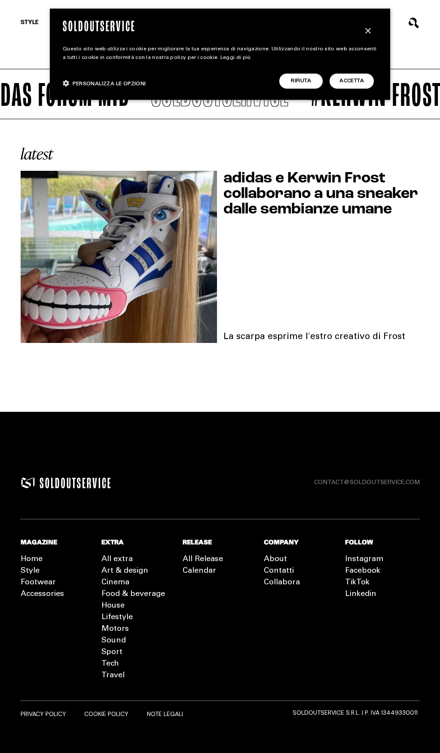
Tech (110, 664)
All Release (203, 559)
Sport (111, 652)
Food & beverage (133, 594)
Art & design (124, 571)
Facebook (362, 571)
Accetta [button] (351, 80)
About (275, 559)
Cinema (115, 582)
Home (32, 559)
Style (30, 22)
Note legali (165, 714)
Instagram (364, 559)
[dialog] (220, 54)
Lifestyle (117, 617)
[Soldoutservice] (28, 482)
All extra (117, 559)
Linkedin (360, 594)
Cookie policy (106, 714)
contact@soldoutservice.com (367, 483)
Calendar (199, 571)
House (113, 606)
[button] (104, 83)
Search (414, 23)
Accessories (42, 594)
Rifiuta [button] (301, 80)
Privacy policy (43, 714)
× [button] (367, 31)
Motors (115, 629)
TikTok (357, 582)
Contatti (279, 571)
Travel (113, 675)
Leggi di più (235, 57)
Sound (113, 641)
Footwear (38, 582)
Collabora (282, 582)
